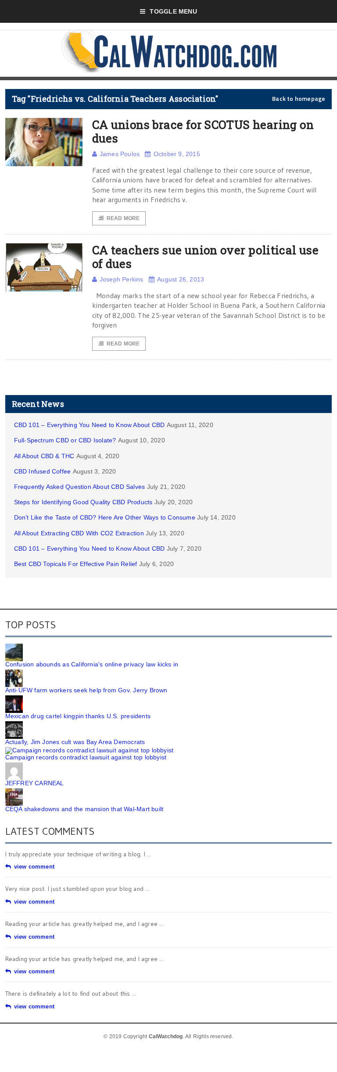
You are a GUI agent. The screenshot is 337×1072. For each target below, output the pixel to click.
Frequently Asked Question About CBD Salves (79, 486)
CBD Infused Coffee (42, 471)
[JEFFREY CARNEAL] (14, 765)
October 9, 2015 (177, 153)
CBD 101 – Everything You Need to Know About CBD (89, 424)
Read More (123, 218)
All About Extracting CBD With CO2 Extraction (79, 533)
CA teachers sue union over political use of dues (205, 256)
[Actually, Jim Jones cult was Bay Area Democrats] (14, 724)
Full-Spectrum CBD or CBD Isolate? (65, 440)
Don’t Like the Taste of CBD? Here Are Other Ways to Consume (104, 517)
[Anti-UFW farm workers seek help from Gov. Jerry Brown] (14, 672)
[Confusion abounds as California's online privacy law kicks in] (14, 646)
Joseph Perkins (121, 279)
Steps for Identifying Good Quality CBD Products (83, 502)
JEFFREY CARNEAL (34, 783)
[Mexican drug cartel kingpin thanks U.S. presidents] (14, 698)
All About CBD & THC (44, 455)
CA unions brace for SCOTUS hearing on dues (203, 131)
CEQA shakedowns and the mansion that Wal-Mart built (84, 808)
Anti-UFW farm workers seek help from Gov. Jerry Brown (86, 690)
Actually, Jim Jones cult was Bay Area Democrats (75, 741)
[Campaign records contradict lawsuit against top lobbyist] (89, 750)
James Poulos (120, 153)
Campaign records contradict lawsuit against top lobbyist (86, 757)
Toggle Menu (173, 11)
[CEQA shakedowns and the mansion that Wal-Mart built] (14, 791)
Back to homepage (298, 99)
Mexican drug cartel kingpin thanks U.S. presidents (78, 715)
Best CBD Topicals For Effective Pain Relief (75, 563)
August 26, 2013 (180, 279)
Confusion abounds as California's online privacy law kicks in (92, 664)
